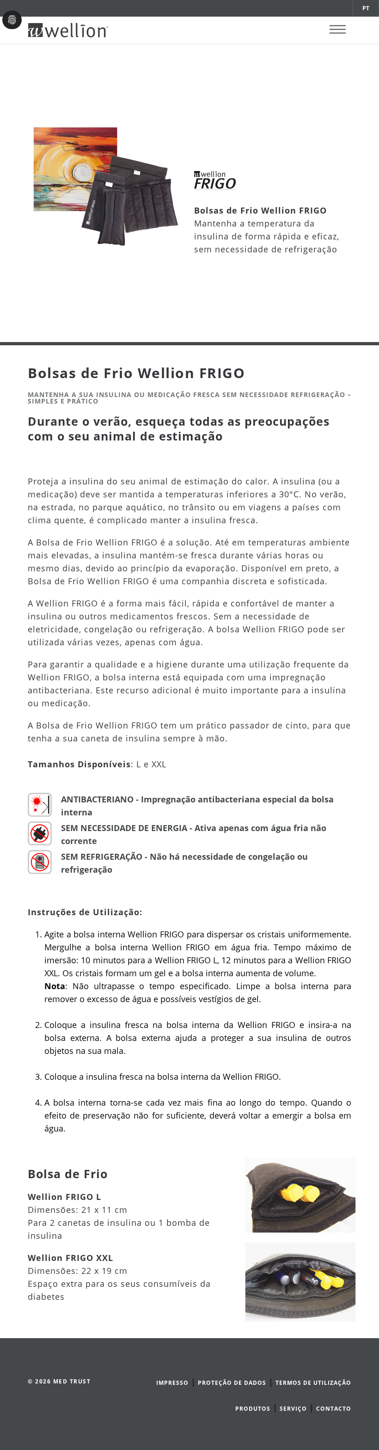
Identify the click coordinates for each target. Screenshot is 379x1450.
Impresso (172, 1383)
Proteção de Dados (232, 1383)
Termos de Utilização (313, 1383)
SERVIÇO (293, 1409)
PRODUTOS (252, 1409)
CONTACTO (333, 1409)
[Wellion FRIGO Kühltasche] (300, 1193)
